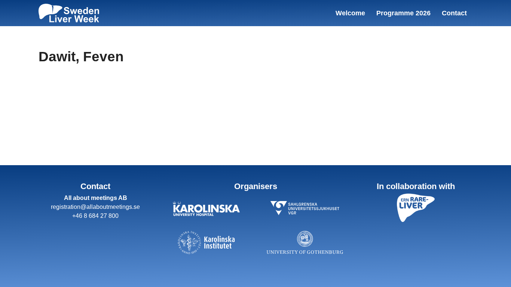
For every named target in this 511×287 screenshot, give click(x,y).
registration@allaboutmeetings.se (95, 207)
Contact (454, 13)
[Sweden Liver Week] (69, 13)
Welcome (350, 13)
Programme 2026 (403, 13)
